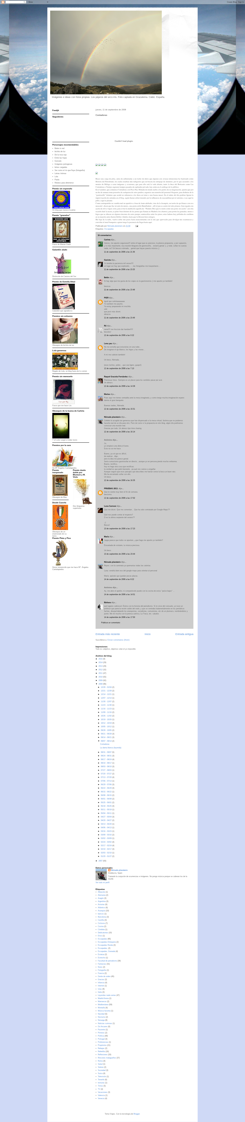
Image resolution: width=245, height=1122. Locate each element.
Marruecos (102, 1001)
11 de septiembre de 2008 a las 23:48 (119, 290)
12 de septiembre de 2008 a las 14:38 (119, 386)
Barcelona (102, 917)
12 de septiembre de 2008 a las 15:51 (119, 409)
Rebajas (101, 1048)
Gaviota (107, 260)
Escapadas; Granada (106, 951)
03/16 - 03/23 (106, 831)
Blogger (137, 1114)
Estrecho (101, 958)
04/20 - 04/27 (106, 820)
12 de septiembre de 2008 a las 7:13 (119, 368)
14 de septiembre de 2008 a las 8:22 (119, 579)
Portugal (101, 1039)
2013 (101, 666)
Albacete (101, 892)
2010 (101, 677)
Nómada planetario (112, 417)
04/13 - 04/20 (106, 824)
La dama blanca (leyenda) (110, 748)
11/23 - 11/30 (106, 705)
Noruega (101, 1020)
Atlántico (101, 907)
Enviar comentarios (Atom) (118, 640)
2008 (101, 684)
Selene (101, 1067)
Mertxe (107, 394)
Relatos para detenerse (64, 183)
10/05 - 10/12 (106, 726)
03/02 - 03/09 (106, 838)
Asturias (101, 904)
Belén (106, 277)
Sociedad (101, 1070)
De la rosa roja (60, 155)
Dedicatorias (103, 933)
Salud (100, 1064)
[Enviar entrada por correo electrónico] (137, 226)
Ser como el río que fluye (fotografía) (70, 170)
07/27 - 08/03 (106, 770)
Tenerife (101, 1080)
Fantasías (102, 964)
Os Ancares (102, 1026)
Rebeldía (101, 1051)
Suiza (100, 1073)
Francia (101, 973)
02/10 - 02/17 (106, 849)
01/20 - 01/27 (106, 856)
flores (100, 967)
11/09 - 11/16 (106, 712)
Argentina (102, 901)
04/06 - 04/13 (106, 827)
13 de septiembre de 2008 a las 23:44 (119, 554)
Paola (57, 180)
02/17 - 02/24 (106, 845)
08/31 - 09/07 (106, 752)
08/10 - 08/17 (106, 763)
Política (101, 1036)
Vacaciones (102, 1092)
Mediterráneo (103, 1004)
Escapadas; (103, 948)
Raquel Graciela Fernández (116, 377)
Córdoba (101, 929)
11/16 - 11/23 (106, 709)
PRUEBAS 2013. (111, 488)
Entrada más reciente (108, 634)
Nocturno (101, 1017)
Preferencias (103, 1042)
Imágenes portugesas (63, 164)
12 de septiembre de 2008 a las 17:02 (119, 498)
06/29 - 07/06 (106, 784)
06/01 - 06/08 (106, 799)
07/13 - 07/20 (106, 777)
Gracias (101, 979)
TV (99, 1089)
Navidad (101, 1014)
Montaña (101, 1008)
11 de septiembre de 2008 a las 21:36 (119, 252)
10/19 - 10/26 (106, 719)
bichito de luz (60, 151)
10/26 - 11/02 (106, 716)
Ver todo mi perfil (102, 882)
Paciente (101, 1030)
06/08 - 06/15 (106, 795)
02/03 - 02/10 (106, 853)
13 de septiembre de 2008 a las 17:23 (119, 529)
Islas (100, 989)
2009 (101, 680)
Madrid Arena (103, 998)
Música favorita (104, 1011)
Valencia (101, 1095)
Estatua (101, 954)
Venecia (101, 1098)
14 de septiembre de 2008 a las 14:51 (119, 594)
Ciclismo (101, 923)
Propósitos (102, 1045)
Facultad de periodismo (107, 961)
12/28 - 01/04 (106, 687)
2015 (101, 659)
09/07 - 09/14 (106, 741)
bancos (101, 914)
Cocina (101, 926)
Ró (105, 326)
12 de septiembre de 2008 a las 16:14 (119, 432)
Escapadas (109, 229)
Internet (101, 986)
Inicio (148, 634)
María (106, 537)
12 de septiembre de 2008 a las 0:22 (119, 335)
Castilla (101, 920)
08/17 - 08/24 (106, 759)
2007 (101, 861)
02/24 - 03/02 (106, 842)
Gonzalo (58, 161)
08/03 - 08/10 (106, 766)
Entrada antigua (184, 634)
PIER (106, 298)
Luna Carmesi (110, 506)
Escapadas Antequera (107, 942)
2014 (101, 662)
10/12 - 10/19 (106, 723)
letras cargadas (61, 167)
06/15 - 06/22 (106, 792)
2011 (101, 673)
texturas (101, 1083)
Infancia (101, 983)
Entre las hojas (61, 158)
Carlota (107, 240)
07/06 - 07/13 (106, 781)
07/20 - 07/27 (106, 774)
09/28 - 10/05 (106, 730)
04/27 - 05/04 (106, 817)
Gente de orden (104, 976)
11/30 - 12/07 (106, 701)
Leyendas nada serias (107, 995)
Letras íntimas (60, 173)
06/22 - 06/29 (106, 788)
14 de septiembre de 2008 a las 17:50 (119, 617)
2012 (101, 670)
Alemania (101, 895)
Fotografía (102, 970)
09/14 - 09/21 (106, 737)
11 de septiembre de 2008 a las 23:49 (119, 318)
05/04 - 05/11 (106, 813)
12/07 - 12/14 (106, 698)
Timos (100, 1086)
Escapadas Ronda (105, 945)
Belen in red (59, 148)
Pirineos (101, 1033)
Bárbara (107, 602)
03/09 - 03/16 (106, 835)
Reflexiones (102, 1054)
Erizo (100, 936)
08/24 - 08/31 (106, 756)
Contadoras (104, 744)
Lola (56, 176)
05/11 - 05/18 (106, 809)
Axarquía (101, 911)
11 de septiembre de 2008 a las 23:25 (119, 269)
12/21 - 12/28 (106, 691)
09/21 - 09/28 (106, 734)
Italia (100, 992)
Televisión (102, 1076)
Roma (100, 1061)
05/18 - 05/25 (106, 806)
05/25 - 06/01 (106, 802)
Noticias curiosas (105, 1023)
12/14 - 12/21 (106, 694)
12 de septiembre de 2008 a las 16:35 (119, 480)
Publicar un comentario (110, 623)
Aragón (101, 898)
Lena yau (108, 343)
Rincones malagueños (107, 1058)
